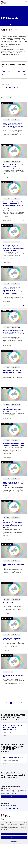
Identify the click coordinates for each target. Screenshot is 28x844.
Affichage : (5, 97)
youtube (17, 808)
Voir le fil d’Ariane (4, 8)
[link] (7, 703)
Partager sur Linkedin (10, 87)
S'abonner (14, 797)
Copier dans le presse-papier (17, 87)
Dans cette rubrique (7, 24)
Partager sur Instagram (14, 87)
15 (8, 97)
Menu (26, 2)
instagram (14, 808)
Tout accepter (14, 834)
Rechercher (22, 2)
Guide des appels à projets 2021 (13, 758)
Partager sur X (6, 87)
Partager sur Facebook (2, 87)
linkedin (6, 808)
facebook (10, 808)
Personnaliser (14, 841)
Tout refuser (14, 838)
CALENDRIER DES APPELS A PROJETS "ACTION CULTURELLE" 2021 (12, 727)
